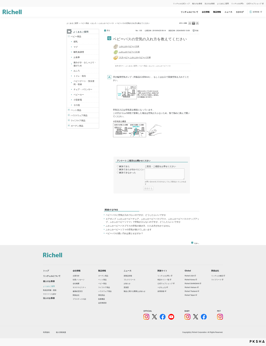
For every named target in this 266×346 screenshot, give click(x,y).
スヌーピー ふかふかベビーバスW (134, 57)
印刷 (196, 30)
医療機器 (101, 299)
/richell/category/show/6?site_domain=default (69, 120)
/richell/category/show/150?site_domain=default (69, 125)
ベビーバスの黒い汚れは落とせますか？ (124, 233)
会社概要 (76, 283)
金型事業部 (102, 303)
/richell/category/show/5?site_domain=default (69, 36)
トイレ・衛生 (80, 75)
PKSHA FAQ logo (257, 341)
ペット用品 (76, 110)
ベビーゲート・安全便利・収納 (84, 82)
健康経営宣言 (78, 291)
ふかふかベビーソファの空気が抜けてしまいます (128, 229)
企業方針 (76, 275)
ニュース (228, 11)
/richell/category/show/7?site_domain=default (69, 115)
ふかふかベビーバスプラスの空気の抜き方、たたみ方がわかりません (138, 225)
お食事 (77, 57)
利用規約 (46, 332)
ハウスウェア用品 (79, 115)
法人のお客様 (210, 3)
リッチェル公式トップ (181, 3)
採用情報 (256, 12)
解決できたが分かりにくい (131, 169)
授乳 (76, 41)
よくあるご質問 (223, 3)
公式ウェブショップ (253, 3)
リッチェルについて (189, 11)
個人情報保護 (61, 332)
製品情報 (217, 11)
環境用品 (101, 295)
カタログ (240, 11)
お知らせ (127, 283)
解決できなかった (127, 172)
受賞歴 (126, 287)
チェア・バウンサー (83, 89)
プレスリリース (129, 279)
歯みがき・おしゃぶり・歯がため (85, 64)
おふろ (93, 23)
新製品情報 (128, 275)
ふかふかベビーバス (106, 23)
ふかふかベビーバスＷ (129, 51)
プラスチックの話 (79, 299)
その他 (77, 104)
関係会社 (76, 295)
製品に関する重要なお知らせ (134, 291)
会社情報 (206, 11)
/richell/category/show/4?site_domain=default (69, 110)
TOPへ (196, 243)
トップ (46, 270)
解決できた (124, 166)
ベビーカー (79, 94)
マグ (76, 46)
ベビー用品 (85, 23)
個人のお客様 (197, 3)
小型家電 (78, 99)
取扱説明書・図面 (49, 290)
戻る (108, 30)
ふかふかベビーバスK (129, 46)
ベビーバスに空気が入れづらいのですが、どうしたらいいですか (136, 214)
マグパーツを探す (49, 294)
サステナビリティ (79, 287)
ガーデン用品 (77, 125)
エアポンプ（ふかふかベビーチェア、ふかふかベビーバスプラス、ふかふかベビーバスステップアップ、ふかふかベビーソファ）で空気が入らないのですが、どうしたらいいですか (152, 220)
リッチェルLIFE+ (237, 3)
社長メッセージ (78, 279)
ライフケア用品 (78, 120)
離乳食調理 (79, 51)
